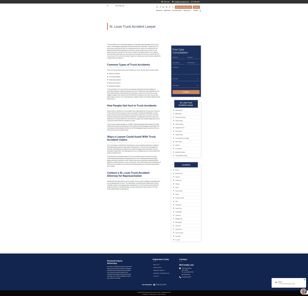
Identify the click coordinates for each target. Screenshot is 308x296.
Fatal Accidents (179, 124)
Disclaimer (145, 294)
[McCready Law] (119, 9)
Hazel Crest (178, 208)
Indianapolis (178, 212)
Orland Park (178, 229)
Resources (187, 10)
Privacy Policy (152, 294)
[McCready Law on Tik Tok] (170, 7)
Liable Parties (179, 134)
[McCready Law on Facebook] (160, 7)
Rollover (177, 145)
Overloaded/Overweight (182, 138)
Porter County (179, 233)
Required (149, 15)
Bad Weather (179, 110)
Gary (176, 201)
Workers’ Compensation (161, 273)
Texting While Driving (181, 155)
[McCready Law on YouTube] (166, 7)
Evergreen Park (179, 198)
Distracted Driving (180, 117)
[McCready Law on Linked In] (163, 7)
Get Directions (186, 274)
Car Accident (157, 267)
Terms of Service (161, 294)
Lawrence (178, 215)
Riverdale (178, 236)
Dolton (177, 194)
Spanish (196, 7)
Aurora (177, 170)
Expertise (167, 10)
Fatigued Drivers (180, 127)
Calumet (177, 177)
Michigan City (178, 219)
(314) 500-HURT (186, 277)
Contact (195, 10)
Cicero (177, 187)
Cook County (178, 191)
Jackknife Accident (180, 152)
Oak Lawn (178, 226)
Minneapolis (178, 222)
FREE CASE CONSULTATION (183, 7)
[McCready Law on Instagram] (157, 7)
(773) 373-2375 (160, 284)
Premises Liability (159, 270)
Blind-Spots (178, 113)
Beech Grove (179, 173)
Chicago (177, 184)
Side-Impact (178, 141)
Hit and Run (178, 131)
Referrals (166, 2)
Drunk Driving (179, 120)
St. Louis (177, 239)
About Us (159, 10)
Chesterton (178, 180)
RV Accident (178, 148)
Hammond (178, 205)
